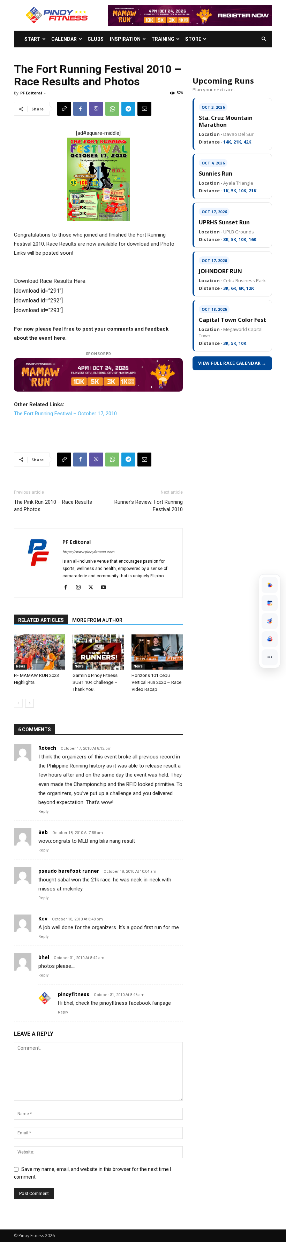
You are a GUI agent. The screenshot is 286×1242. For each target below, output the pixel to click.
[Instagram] (80, 588)
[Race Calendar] (270, 603)
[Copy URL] (64, 109)
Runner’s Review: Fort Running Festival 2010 (148, 505)
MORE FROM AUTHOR (97, 620)
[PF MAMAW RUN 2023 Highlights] (39, 652)
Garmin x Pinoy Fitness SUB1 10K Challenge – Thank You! (95, 682)
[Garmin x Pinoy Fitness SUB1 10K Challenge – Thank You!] (98, 652)
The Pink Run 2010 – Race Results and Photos (53, 505)
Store (193, 39)
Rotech (47, 748)
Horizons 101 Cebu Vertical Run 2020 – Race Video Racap (156, 682)
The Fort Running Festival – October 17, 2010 (65, 413)
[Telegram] (128, 109)
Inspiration (125, 39)
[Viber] (96, 109)
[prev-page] (18, 703)
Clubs (96, 39)
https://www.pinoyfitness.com (88, 552)
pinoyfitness (73, 994)
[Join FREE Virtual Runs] (270, 621)
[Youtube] (106, 588)
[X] (93, 588)
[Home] (270, 585)
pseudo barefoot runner (68, 870)
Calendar (64, 39)
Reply (43, 811)
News (20, 666)
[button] (263, 39)
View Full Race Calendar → (232, 363)
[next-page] (29, 703)
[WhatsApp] (112, 109)
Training (162, 39)
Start (32, 39)
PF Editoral (31, 92)
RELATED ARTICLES (41, 620)
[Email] (144, 109)
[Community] (270, 639)
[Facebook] (80, 109)
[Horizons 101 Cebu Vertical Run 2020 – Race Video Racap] (157, 652)
